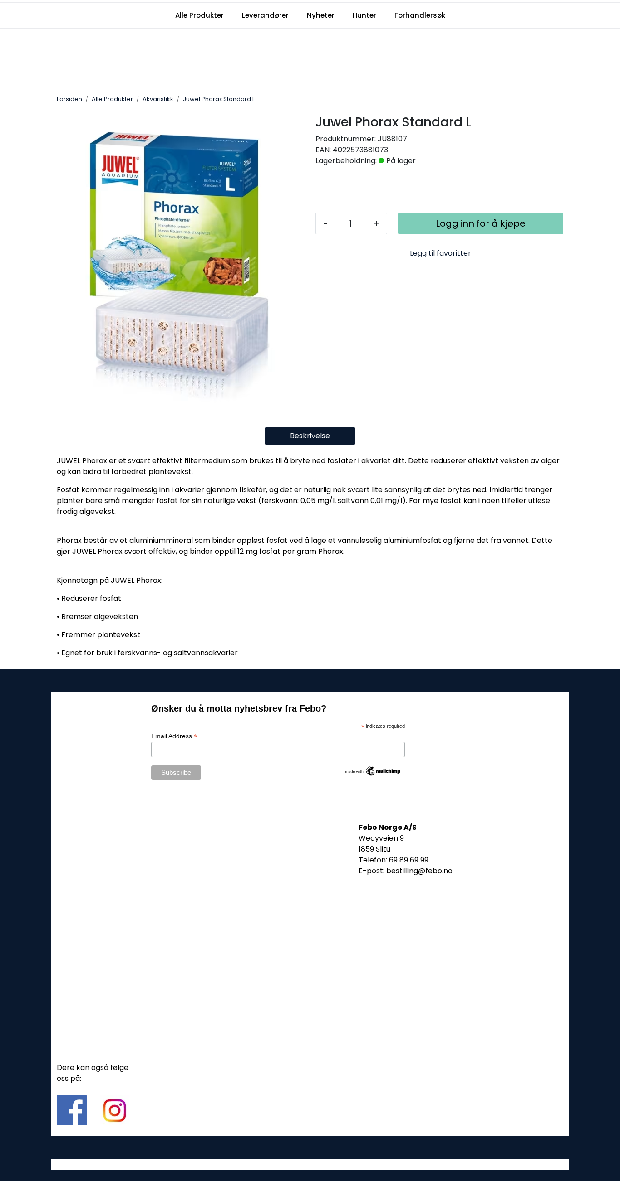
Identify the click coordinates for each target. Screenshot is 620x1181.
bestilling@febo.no (419, 871)
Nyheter (321, 15)
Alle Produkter (199, 15)
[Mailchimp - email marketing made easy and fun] (373, 770)
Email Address (174, 736)
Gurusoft (310, 1164)
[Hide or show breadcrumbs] (259, 99)
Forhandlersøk (419, 15)
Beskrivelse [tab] (310, 436)
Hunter (364, 15)
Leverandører (265, 15)
